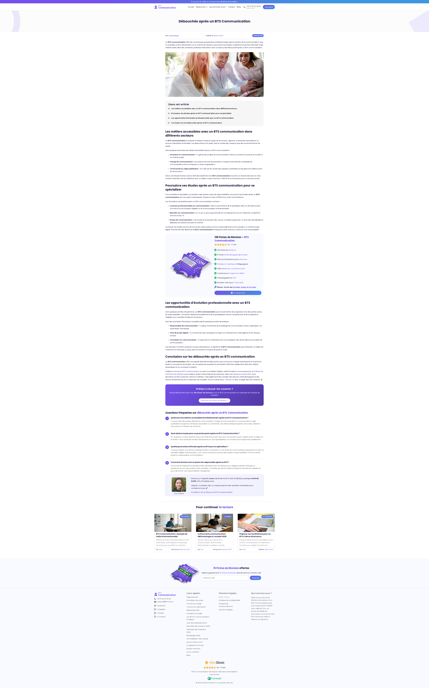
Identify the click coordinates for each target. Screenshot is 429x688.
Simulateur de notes (194, 600)
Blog (188, 655)
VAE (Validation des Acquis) (197, 639)
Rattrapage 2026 (193, 636)
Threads (160, 613)
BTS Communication (190, 371)
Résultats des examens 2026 (198, 626)
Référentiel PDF (192, 610)
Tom (202, 549)
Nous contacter (192, 652)
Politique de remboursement (226, 605)
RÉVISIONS (185, 516)
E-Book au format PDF (241, 374)
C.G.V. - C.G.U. (224, 597)
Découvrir (269, 7)
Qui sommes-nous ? (194, 642)
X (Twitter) (161, 617)
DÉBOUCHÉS (258, 35)
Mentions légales (226, 610)
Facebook (161, 606)
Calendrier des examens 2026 (196, 630)
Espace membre (193, 649)
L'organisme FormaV (195, 645)
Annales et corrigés (194, 613)
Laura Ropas (174, 36)
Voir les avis (214, 674)
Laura (160, 549)
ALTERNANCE (267, 516)
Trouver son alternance (196, 607)
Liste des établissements (196, 623)
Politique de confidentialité (229, 600)
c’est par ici (229, 380)
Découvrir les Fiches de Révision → (214, 401)
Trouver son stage (193, 604)
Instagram (161, 609)
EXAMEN (227, 516)
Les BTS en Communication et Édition (197, 618)
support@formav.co (165, 602)
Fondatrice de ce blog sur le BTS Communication (211, 492)
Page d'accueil (192, 597)
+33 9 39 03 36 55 (163, 599)
